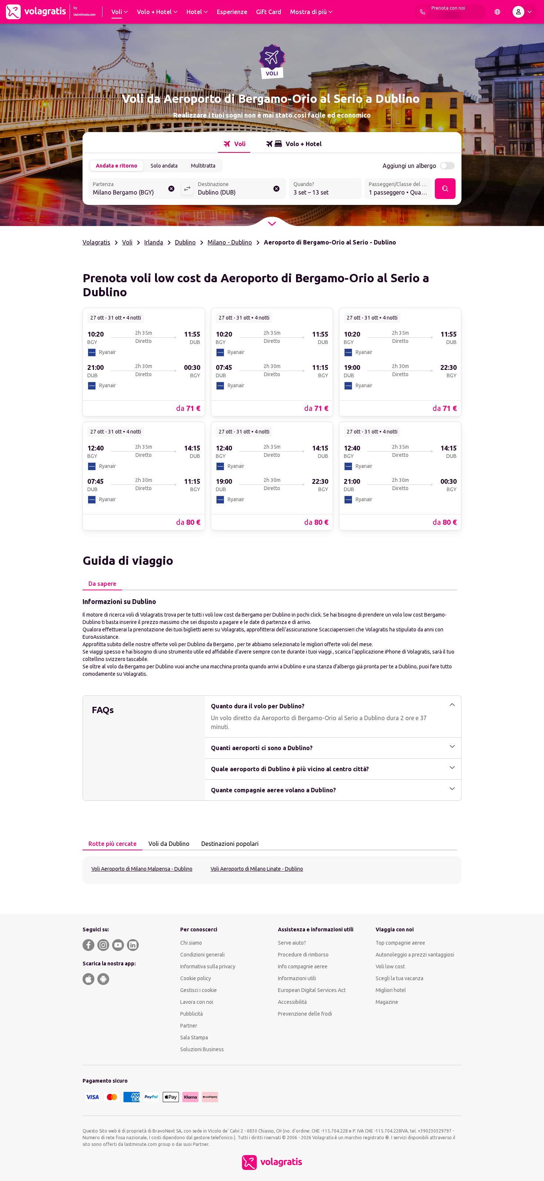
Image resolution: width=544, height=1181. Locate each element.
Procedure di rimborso (303, 955)
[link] (144, 362)
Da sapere (102, 583)
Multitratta (203, 166)
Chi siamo (191, 943)
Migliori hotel (391, 990)
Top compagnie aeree (400, 943)
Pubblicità (191, 1014)
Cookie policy (195, 978)
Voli (127, 242)
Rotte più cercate (112, 843)
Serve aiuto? (292, 943)
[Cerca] (445, 188)
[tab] (234, 144)
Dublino (185, 242)
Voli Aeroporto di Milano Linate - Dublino (257, 869)
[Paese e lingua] (497, 11)
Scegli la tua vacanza (399, 978)
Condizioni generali (202, 955)
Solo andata (164, 166)
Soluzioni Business (202, 1049)
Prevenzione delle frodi (305, 1014)
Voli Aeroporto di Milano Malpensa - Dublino (141, 869)
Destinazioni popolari (230, 843)
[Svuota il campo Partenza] (171, 188)
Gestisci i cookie (198, 990)
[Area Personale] (523, 11)
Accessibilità (292, 1002)
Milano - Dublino (230, 242)
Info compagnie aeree (303, 966)
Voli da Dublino (168, 843)
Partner (188, 1026)
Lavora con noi (196, 1002)
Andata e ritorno (116, 166)
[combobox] (134, 189)
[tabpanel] (272, 637)
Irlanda (153, 242)
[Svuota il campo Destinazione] (276, 188)
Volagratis (96, 242)
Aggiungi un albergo (409, 165)
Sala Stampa (194, 1037)
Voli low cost (390, 966)
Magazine (387, 1002)
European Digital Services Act (312, 990)
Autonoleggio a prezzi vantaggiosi (415, 955)
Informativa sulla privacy (207, 966)
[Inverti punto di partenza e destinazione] (187, 189)
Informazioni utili (297, 978)
